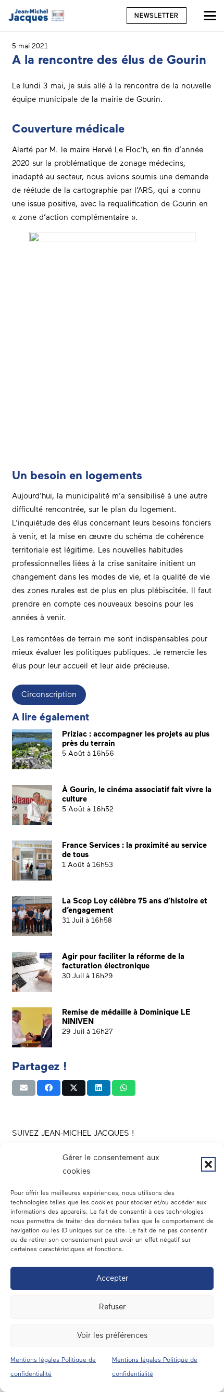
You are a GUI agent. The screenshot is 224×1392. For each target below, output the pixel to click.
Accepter (112, 1278)
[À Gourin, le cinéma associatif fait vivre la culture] (32, 805)
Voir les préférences (112, 1335)
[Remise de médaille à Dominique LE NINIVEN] (32, 1027)
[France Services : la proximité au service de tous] (32, 861)
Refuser (112, 1306)
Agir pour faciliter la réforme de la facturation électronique (123, 961)
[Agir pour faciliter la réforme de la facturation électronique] (32, 972)
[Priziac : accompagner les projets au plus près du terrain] (32, 749)
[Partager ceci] (48, 1088)
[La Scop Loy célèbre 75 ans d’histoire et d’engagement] (32, 916)
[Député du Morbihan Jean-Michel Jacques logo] (37, 15)
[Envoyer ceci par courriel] (23, 1088)
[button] (208, 1164)
